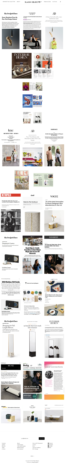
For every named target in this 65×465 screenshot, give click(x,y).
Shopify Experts (35, 462)
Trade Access (47, 1)
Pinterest (51, 443)
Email (50, 447)
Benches (3, 446)
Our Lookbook (20, 449)
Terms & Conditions (36, 447)
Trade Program (20, 444)
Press (33, 446)
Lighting (3, 444)
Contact (34, 444)
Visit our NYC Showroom (37, 443)
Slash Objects (36, 460)
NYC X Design (35, 449)
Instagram (51, 444)
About (40, 1)
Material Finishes (20, 447)
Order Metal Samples (21, 446)
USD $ (32, 456)
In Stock (55, 1)
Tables (3, 447)
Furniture (4, 443)
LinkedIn (50, 446)
